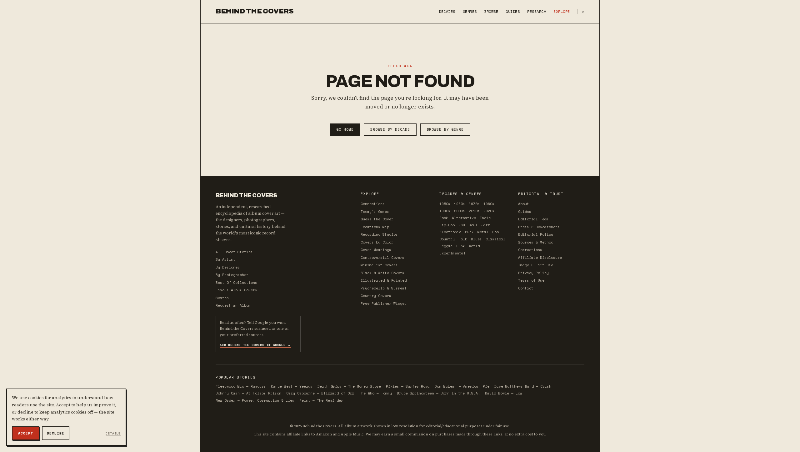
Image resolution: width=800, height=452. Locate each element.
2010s (474, 210)
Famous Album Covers (236, 290)
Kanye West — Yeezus (291, 386)
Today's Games (375, 211)
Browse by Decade (390, 129)
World (474, 246)
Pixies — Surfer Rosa (408, 386)
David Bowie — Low (503, 393)
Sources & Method (535, 242)
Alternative (464, 217)
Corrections (530, 249)
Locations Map (375, 226)
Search (222, 297)
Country (447, 239)
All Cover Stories (234, 251)
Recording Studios (379, 234)
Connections (373, 203)
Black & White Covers (382, 272)
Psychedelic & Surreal (384, 288)
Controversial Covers (382, 257)
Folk (462, 239)
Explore (561, 11)
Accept (25, 433)
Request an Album (233, 305)
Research (536, 11)
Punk (469, 231)
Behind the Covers (255, 11)
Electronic (450, 231)
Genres (470, 11)
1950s (444, 203)
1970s (474, 203)
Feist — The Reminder (321, 400)
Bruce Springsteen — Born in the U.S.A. (438, 393)
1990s (444, 210)
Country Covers (376, 295)
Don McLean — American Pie (462, 386)
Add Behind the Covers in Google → (255, 345)
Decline (55, 433)
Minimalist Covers (379, 265)
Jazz (485, 225)
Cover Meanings (376, 249)
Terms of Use (531, 280)
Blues (476, 239)
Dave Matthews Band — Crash (522, 386)
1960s (459, 203)
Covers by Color (377, 242)
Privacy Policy (533, 272)
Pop (495, 231)
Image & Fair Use (535, 265)
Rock (443, 217)
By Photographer (232, 274)
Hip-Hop (447, 225)
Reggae (445, 246)
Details (113, 433)
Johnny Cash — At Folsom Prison (248, 393)
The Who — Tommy (375, 393)
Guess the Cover (377, 219)
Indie (485, 217)
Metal (483, 231)
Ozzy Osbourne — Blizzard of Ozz (320, 393)
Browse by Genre (445, 129)
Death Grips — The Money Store (349, 386)
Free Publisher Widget (384, 303)
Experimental (452, 253)
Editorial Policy (535, 234)
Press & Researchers (539, 226)
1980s (488, 203)
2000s (459, 210)
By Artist (225, 259)
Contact (525, 288)
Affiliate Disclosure (540, 257)
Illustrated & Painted (384, 280)
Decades (447, 11)
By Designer (228, 267)
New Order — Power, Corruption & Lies (255, 400)
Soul (473, 225)
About (523, 203)
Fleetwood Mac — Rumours (241, 386)
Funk (460, 246)
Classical (495, 239)
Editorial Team (533, 219)
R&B (461, 225)
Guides (513, 11)
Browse (491, 11)
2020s (488, 210)
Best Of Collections (236, 282)
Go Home (344, 129)
